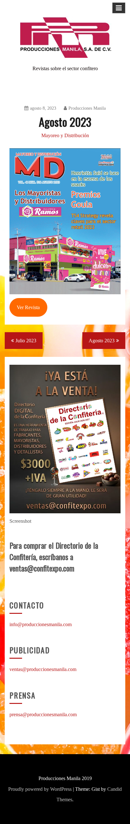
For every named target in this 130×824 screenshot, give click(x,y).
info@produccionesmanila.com (40, 624)
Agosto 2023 (102, 340)
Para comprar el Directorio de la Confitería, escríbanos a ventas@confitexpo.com (53, 557)
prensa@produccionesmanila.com (43, 714)
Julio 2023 (25, 340)
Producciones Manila (87, 108)
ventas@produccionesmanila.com (42, 669)
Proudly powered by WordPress (40, 789)
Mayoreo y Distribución (65, 135)
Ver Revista (28, 307)
